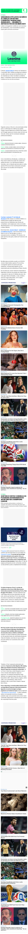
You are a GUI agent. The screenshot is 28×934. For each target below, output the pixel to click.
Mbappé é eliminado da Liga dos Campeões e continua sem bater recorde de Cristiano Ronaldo (13, 619)
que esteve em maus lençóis (8, 692)
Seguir (24, 11)
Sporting (4, 551)
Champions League (6, 554)
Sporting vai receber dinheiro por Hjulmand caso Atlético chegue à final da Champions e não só (14, 610)
